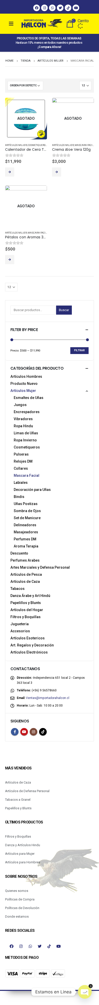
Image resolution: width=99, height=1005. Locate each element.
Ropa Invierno (25, 440)
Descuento (19, 553)
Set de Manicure (27, 518)
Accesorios (20, 631)
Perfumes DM (25, 539)
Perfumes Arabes (25, 560)
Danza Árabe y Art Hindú (30, 596)
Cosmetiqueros (37, 145)
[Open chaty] (85, 992)
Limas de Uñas (26, 433)
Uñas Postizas (26, 504)
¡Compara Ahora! (49, 47)
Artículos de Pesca (26, 574)
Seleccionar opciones (9, 259)
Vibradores (23, 419)
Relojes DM (23, 461)
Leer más (9, 172)
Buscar (64, 310)
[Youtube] (76, 8)
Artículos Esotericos (27, 638)
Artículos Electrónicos (29, 652)
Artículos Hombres (26, 376)
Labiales (21, 483)
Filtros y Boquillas (25, 617)
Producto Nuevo (24, 384)
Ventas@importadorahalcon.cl (47, 698)
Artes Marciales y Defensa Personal (40, 567)
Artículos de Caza (25, 582)
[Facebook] (36, 8)
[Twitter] (60, 8)
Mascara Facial (85, 145)
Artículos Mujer (16, 145)
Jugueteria (19, 624)
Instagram (33, 732)
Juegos (20, 405)
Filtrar (79, 350)
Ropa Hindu (23, 426)
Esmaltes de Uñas (28, 398)
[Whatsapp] (52, 8)
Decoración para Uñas (32, 490)
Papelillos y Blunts (25, 603)
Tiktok (43, 732)
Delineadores (25, 525)
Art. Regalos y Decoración (32, 645)
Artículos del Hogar (26, 610)
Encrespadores (27, 412)
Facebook (15, 732)
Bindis (19, 497)
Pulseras (21, 454)
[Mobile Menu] (15, 23)
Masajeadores (26, 532)
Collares (21, 468)
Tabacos (17, 589)
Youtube (24, 732)
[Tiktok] (68, 8)
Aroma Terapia (26, 546)
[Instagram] (44, 8)
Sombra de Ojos (27, 511)
